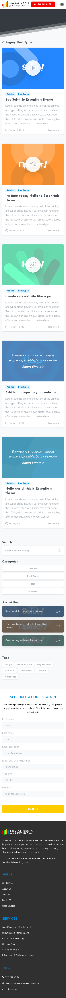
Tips (33, 583)
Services (6, 894)
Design (8, 664)
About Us (6, 888)
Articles (33, 568)
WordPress (10, 676)
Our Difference (9, 883)
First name (8, 719)
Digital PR (7, 900)
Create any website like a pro (28, 296)
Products (9, 670)
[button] (61, 4)
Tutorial (41, 670)
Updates (33, 591)
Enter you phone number (16, 760)
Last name (8, 733)
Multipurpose (24, 664)
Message (7, 787)
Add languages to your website (30, 392)
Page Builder (44, 664)
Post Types (33, 576)
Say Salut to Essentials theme (29, 100)
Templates (26, 670)
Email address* (10, 746)
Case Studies (8, 905)
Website (7, 773)
